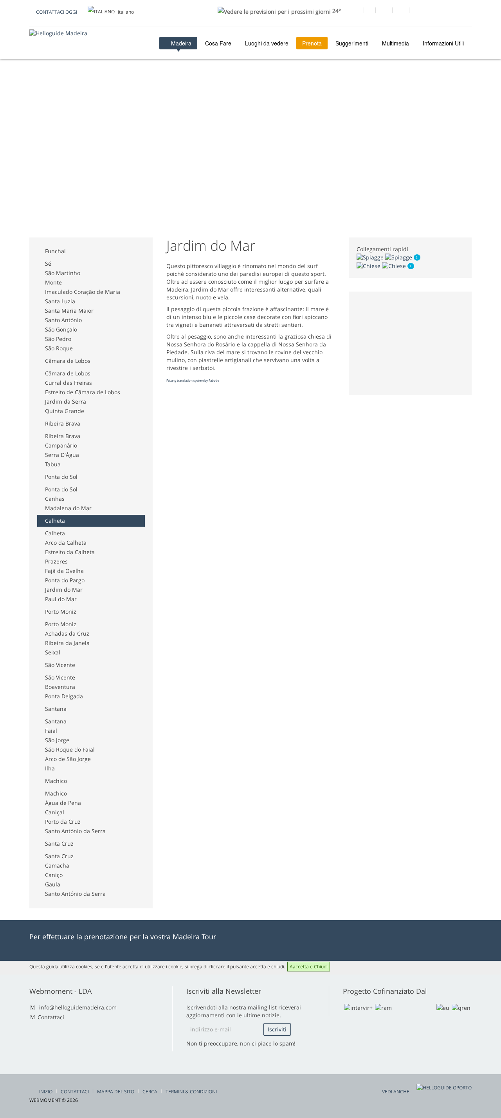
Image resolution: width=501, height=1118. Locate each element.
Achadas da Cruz (67, 633)
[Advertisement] (171, 101)
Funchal (55, 251)
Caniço (54, 875)
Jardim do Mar (64, 589)
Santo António (63, 320)
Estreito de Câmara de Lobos (82, 392)
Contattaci (51, 1017)
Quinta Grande (64, 411)
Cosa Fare (218, 43)
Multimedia (395, 43)
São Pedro (58, 338)
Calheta (55, 520)
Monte (53, 282)
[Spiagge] (385, 257)
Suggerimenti (351, 43)
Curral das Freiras (68, 382)
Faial (51, 730)
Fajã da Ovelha (64, 570)
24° (336, 10)
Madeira (180, 43)
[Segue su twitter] (383, 11)
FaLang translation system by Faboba (192, 380)
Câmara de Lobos (67, 360)
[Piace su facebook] (355, 11)
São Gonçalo (61, 329)
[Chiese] (382, 265)
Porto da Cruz (63, 821)
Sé (48, 263)
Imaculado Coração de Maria (82, 291)
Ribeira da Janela (67, 643)
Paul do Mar (61, 599)
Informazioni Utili (443, 43)
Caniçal (54, 812)
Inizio (45, 1091)
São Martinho (62, 273)
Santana (56, 708)
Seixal (52, 652)
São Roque (59, 348)
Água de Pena (63, 802)
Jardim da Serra (65, 401)
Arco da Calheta (66, 542)
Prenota (312, 43)
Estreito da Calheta (70, 552)
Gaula (52, 884)
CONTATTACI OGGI (56, 12)
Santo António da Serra (75, 831)
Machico (56, 781)
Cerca (149, 1091)
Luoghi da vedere (266, 43)
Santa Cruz (59, 843)
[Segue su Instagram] (400, 11)
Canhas (55, 498)
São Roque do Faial (70, 749)
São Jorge (57, 740)
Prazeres (56, 561)
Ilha (50, 768)
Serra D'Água (62, 454)
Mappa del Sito (115, 1091)
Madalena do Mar (68, 508)
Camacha (57, 865)
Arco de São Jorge (68, 759)
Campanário (61, 445)
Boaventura (60, 686)
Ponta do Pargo (65, 580)
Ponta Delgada (64, 696)
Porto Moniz (60, 611)
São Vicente (60, 665)
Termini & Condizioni (191, 1091)
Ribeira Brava (62, 423)
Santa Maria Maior (69, 310)
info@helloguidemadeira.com (78, 1007)
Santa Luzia (60, 301)
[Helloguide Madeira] (58, 33)
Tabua (53, 464)
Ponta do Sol (61, 476)
